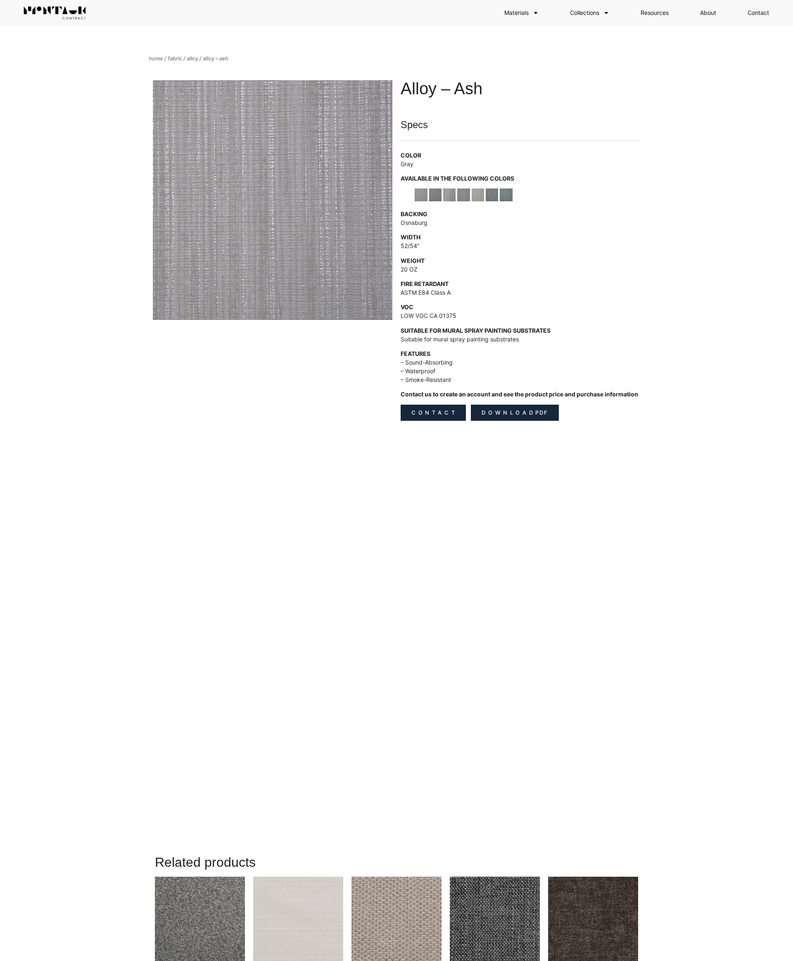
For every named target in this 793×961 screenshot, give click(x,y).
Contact (758, 12)
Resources (655, 12)
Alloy (192, 58)
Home (156, 58)
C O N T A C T (433, 412)
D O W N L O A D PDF (515, 412)
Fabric (175, 58)
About (708, 12)
